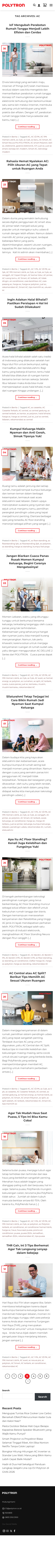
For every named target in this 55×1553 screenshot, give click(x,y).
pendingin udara (18, 827)
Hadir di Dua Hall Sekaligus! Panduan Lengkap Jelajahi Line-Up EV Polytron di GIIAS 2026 (25, 1468)
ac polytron (32, 413)
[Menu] (51, 5)
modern (23, 149)
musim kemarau (10, 687)
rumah (47, 827)
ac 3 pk (27, 140)
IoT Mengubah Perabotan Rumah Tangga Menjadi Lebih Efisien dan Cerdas (27, 28)
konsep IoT (14, 149)
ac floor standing (39, 540)
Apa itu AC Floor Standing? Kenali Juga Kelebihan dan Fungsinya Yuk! (27, 843)
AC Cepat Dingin (19, 275)
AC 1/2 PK (35, 137)
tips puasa (40, 1236)
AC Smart (43, 140)
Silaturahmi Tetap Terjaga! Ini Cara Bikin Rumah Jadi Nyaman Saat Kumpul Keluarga (27, 702)
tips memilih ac (36, 287)
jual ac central (41, 417)
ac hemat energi (26, 1095)
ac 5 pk (45, 272)
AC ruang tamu (9, 278)
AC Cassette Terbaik (26, 1092)
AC (29, 137)
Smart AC (32, 149)
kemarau (33, 684)
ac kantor (21, 413)
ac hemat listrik (42, 1095)
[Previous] (7, 1376)
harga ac (17, 284)
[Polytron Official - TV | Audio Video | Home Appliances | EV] (13, 5)
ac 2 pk (19, 140)
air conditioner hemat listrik (38, 1227)
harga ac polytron (30, 284)
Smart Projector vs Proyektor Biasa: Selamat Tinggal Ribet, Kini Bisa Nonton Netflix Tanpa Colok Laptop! (25, 1442)
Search (6, 1390)
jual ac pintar (16, 824)
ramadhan (38, 1233)
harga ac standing (23, 547)
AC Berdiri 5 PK (28, 958)
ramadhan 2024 (9, 1236)
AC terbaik (33, 278)
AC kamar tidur (35, 275)
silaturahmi (7, 830)
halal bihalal (44, 413)
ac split (37, 681)
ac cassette (36, 407)
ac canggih (40, 815)
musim (41, 684)
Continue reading (27, 127)
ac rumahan (27, 681)
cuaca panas (15, 684)
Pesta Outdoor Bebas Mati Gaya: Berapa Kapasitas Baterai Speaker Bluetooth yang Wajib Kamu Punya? (26, 1430)
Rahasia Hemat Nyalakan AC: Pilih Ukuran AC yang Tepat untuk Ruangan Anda (27, 164)
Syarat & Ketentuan (35, 1539)
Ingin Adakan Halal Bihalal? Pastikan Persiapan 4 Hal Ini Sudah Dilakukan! (27, 303)
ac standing (7, 547)
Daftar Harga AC (37, 961)
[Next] (27, 1381)
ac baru (34, 140)
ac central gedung (38, 410)
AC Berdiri (36, 955)
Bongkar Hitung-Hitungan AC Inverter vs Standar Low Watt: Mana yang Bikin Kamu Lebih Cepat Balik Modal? (26, 1455)
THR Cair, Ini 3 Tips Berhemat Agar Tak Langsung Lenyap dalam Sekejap (27, 1249)
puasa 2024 (26, 1233)
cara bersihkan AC (33, 281)
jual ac (41, 146)
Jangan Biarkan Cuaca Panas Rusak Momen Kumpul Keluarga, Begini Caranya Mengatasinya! (27, 561)
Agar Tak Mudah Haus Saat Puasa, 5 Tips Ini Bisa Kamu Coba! (27, 1116)
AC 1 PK (34, 269)
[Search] (34, 5)
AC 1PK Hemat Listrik (16, 272)
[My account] (39, 5)
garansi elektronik (24, 146)
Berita (14, 137)
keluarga (28, 824)
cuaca (5, 684)
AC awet (39, 678)
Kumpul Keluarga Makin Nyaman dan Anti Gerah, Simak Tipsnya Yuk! (27, 432)
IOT (35, 146)
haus (13, 1230)
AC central (23, 410)
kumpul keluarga (41, 547)
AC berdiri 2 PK (13, 958)
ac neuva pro (35, 1360)
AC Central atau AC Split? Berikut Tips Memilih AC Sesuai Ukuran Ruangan (27, 976)
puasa (17, 1233)
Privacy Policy (17, 1539)
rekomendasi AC (10, 287)
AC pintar (47, 275)
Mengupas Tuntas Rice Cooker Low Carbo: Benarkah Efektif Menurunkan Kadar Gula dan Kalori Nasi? (26, 1417)
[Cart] (45, 5)
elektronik (10, 146)
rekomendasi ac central (21, 419)
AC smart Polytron (39, 143)
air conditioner (17, 281)
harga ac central (19, 417)
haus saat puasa (24, 1230)
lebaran (6, 419)
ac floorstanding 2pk (29, 544)
